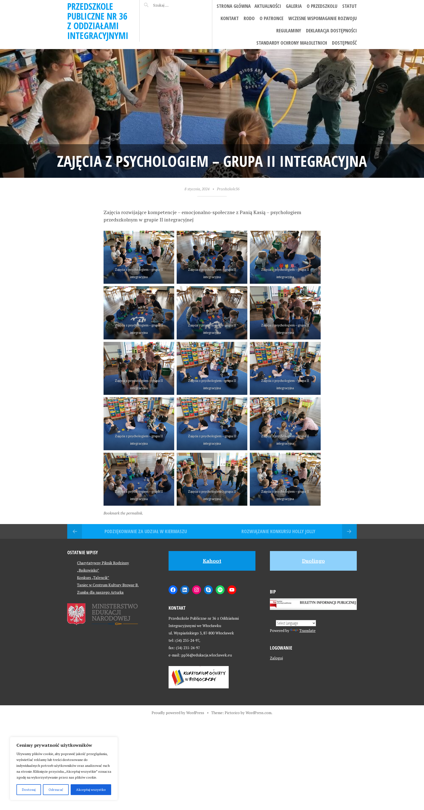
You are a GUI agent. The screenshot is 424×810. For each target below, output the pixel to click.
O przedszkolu (322, 6)
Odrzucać (56, 789)
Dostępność (344, 42)
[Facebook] (173, 589)
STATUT (349, 6)
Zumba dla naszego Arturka (100, 592)
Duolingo (313, 560)
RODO (249, 18)
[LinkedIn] (184, 589)
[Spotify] (220, 589)
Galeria (294, 6)
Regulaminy (288, 30)
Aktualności (267, 6)
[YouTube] (231, 589)
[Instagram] (196, 589)
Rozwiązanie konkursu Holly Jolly (278, 531)
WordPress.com (258, 712)
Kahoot (212, 560)
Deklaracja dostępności (331, 30)
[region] (64, 768)
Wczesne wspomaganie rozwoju (322, 18)
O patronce (271, 18)
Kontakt (230, 18)
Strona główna (234, 6)
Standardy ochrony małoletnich (291, 42)
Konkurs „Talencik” (93, 577)
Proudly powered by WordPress (178, 712)
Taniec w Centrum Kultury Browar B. (108, 584)
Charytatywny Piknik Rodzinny (103, 562)
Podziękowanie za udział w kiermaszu (146, 531)
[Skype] (208, 589)
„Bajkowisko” (88, 570)
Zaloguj (276, 658)
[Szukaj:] (173, 5)
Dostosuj (29, 789)
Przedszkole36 (228, 188)
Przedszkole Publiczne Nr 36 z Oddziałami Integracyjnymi (97, 21)
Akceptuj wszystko (91, 789)
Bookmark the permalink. (123, 513)
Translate (307, 630)
